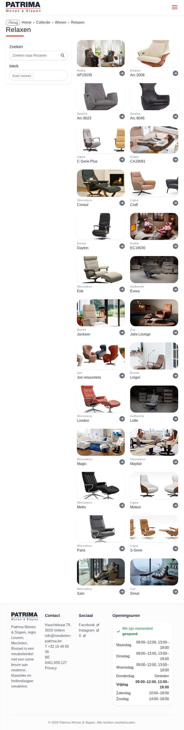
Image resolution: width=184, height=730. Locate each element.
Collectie (43, 22)
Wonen (60, 22)
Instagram (87, 630)
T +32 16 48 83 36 (57, 649)
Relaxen (78, 22)
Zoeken (16, 47)
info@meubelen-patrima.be (58, 638)
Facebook (87, 625)
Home (26, 22)
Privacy (51, 668)
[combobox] (38, 75)
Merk (13, 66)
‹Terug (13, 23)
